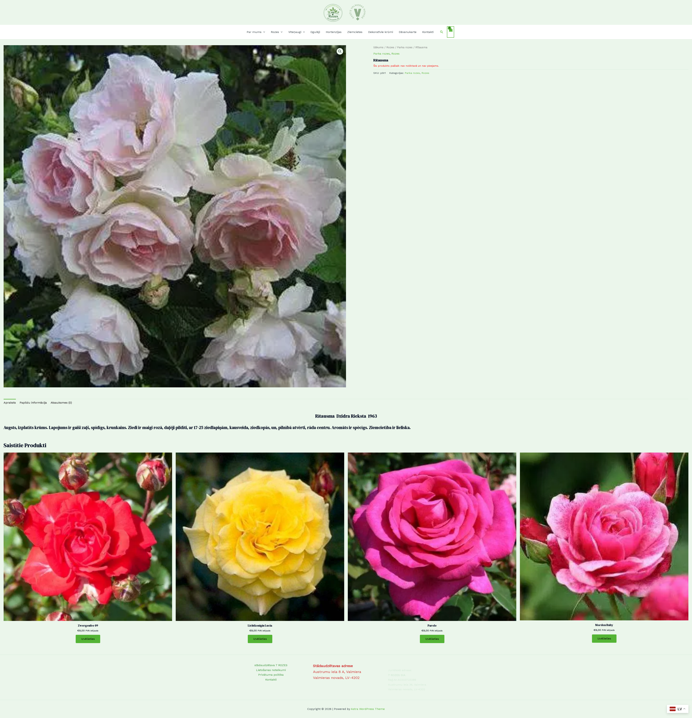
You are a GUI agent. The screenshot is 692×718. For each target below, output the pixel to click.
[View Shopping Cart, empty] (450, 31)
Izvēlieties (88, 639)
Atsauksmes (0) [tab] (61, 402)
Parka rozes (404, 47)
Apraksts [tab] (10, 402)
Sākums (378, 47)
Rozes (390, 47)
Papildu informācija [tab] (33, 402)
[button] (263, 32)
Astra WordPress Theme (368, 709)
